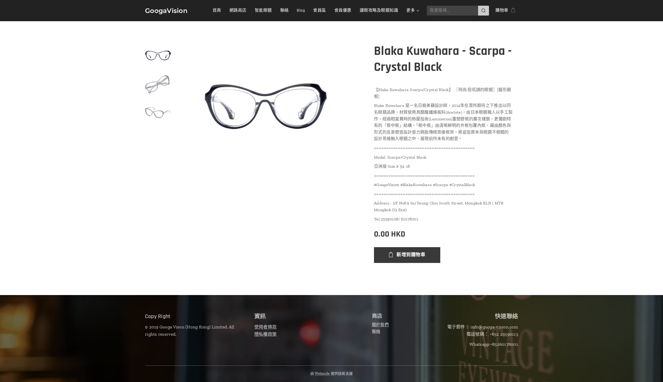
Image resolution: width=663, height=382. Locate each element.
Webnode (322, 373)
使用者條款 (265, 326)
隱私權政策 (265, 334)
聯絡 (376, 331)
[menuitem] (218, 10)
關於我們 (380, 324)
